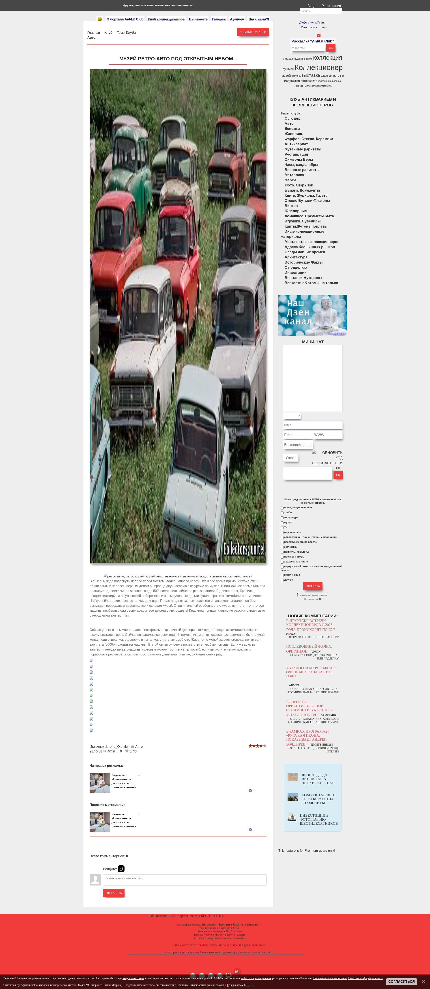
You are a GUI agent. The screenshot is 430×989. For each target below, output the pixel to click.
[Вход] (121, 868)
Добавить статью (253, 32)
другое (288, 579)
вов (342, 75)
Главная (93, 32)
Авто (91, 37)
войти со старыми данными (256, 978)
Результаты (304, 595)
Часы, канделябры (301, 164)
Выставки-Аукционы (303, 277)
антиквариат (309, 80)
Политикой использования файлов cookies (200, 985)
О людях (292, 118)
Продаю (288, 58)
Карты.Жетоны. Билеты (306, 226)
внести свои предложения (206, 945)
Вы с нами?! (259, 19)
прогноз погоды (294, 556)
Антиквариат (296, 143)
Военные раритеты (302, 169)
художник (300, 58)
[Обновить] (336, 415)
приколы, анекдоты (296, 551)
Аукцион (237, 19)
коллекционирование (330, 80)
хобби (288, 512)
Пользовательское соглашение (330, 978)
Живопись (294, 133)
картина (296, 75)
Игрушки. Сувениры (303, 221)
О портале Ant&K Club (125, 19)
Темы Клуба (126, 32)
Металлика (294, 174)
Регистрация (332, 5)
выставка (310, 75)
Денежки (292, 128)
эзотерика (290, 546)
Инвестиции (296, 272)
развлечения (292, 574)
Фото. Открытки (299, 185)
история (299, 85)
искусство (292, 80)
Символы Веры (299, 159)
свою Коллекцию (208, 928)
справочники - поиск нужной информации (310, 537)
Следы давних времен (305, 251)
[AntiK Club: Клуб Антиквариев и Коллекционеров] (99, 19)
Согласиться (401, 981)
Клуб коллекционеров (166, 19)
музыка (288, 522)
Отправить (114, 893)
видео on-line (292, 532)
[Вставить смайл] (341, 415)
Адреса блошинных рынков (310, 246)
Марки (290, 179)
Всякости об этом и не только (311, 282)
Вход (312, 5)
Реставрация (296, 154)
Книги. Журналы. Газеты (307, 195)
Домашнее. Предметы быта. (310, 215)
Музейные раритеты (303, 149)
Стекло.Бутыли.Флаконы (307, 200)
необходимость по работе (300, 542)
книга (309, 58)
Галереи (219, 19)
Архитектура (296, 257)
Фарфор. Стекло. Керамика (309, 138)
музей (286, 75)
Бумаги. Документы (302, 190)
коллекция (327, 57)
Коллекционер (319, 66)
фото (336, 75)
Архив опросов (319, 595)
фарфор (326, 75)
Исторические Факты (304, 262)
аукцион (288, 69)
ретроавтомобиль (322, 85)
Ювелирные (296, 210)
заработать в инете (296, 561)
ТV (285, 527)
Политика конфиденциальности (365, 978)
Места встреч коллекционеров (312, 241)
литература (291, 517)
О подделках (296, 267)
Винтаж (291, 205)
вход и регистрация (133, 978)
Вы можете (198, 19)
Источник (97, 746)
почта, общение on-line (298, 507)
